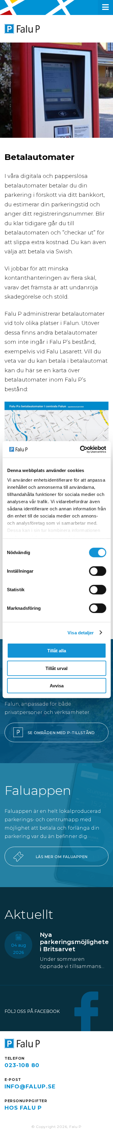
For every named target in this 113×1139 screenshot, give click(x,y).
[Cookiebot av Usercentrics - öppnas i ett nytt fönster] (80, 449)
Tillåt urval (56, 668)
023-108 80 (22, 1065)
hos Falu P (23, 1108)
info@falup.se (30, 1086)
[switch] (97, 571)
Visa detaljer (80, 632)
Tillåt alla (56, 650)
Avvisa (57, 685)
